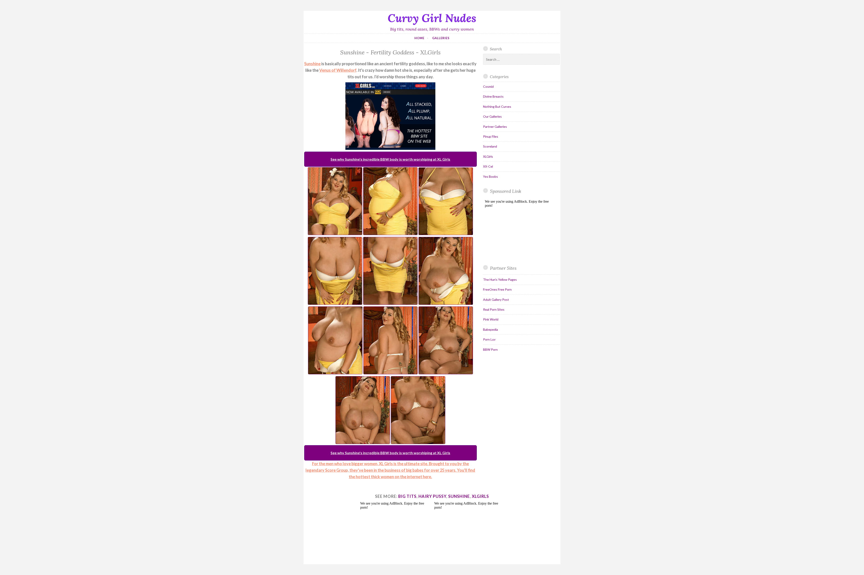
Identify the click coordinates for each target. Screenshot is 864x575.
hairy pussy (432, 496)
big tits (407, 496)
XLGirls (488, 156)
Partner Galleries (495, 126)
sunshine (459, 496)
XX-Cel (488, 166)
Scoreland (490, 146)
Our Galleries (492, 116)
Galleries (441, 38)
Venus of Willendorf (337, 70)
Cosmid (488, 86)
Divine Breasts (493, 96)
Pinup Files (490, 136)
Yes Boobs (490, 176)
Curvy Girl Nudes (432, 18)
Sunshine (312, 63)
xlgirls (480, 496)
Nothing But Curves (497, 106)
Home (419, 38)
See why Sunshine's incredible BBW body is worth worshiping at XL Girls (390, 159)
